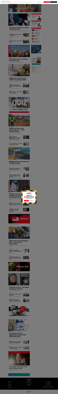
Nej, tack (32, 200)
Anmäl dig (26, 200)
